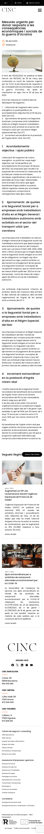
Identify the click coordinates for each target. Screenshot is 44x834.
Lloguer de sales (8, 744)
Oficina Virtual (7, 747)
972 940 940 (8, 702)
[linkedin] (22, 665)
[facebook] (12, 665)
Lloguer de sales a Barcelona (13, 741)
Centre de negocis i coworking (16, 731)
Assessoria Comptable (10, 770)
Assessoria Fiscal (8, 764)
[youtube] (31, 665)
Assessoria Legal (8, 773)
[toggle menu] (40, 10)
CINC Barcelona (8, 735)
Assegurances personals (11, 802)
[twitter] (17, 665)
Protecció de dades (9, 789)
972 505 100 (7, 721)
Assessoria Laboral (9, 767)
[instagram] (26, 665)
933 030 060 (7, 683)
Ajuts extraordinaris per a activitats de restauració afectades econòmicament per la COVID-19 (21, 579)
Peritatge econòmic (9, 776)
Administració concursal (11, 780)
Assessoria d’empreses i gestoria (18, 760)
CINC (8, 10)
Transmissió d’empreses (11, 783)
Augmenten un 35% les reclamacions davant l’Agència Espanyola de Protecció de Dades (21, 495)
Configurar (35, 828)
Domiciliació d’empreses (11, 751)
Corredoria (7, 798)
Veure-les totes (32, 454)
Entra (19, 3)
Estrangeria (6, 786)
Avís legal (8, 828)
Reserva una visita (9, 754)
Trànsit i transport (8, 792)
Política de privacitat (21, 828)
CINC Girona (6, 738)
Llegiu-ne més (10, 534)
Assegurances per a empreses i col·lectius (18, 805)
